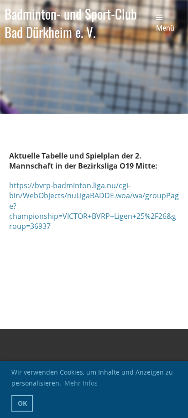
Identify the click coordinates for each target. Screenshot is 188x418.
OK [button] (22, 403)
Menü (165, 28)
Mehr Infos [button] (81, 383)
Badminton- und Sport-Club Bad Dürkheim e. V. (71, 23)
